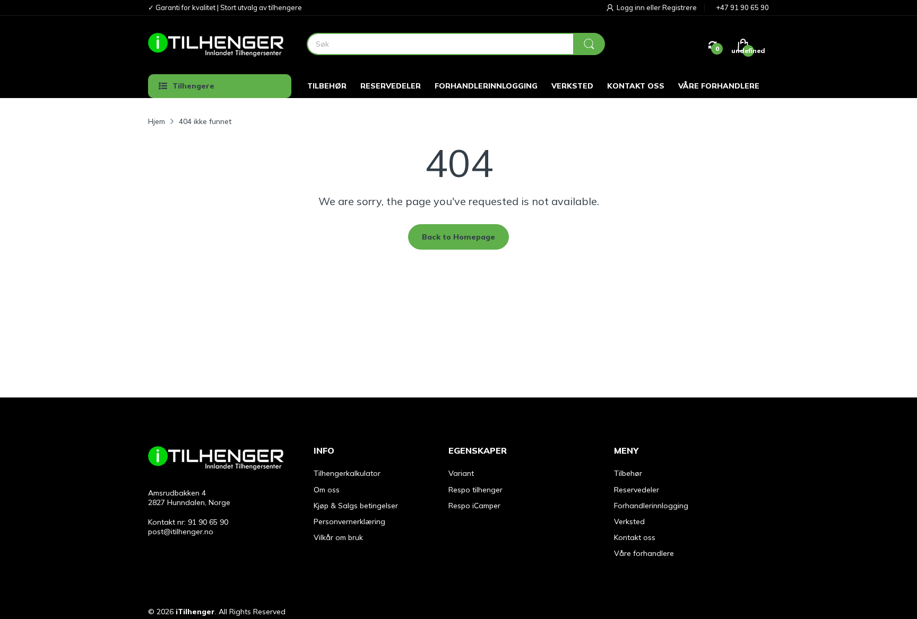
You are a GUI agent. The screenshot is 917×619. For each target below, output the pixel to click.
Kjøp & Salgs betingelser (356, 505)
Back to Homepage (458, 237)
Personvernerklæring (349, 521)
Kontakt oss (634, 537)
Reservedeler (636, 489)
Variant (461, 473)
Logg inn (631, 7)
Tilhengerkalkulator (347, 473)
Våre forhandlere (644, 553)
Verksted (629, 521)
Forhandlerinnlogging (651, 505)
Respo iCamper (474, 505)
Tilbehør (628, 473)
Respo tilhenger (475, 489)
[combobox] (455, 44)
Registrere (679, 7)
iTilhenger (195, 611)
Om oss (327, 489)
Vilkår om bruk (338, 537)
